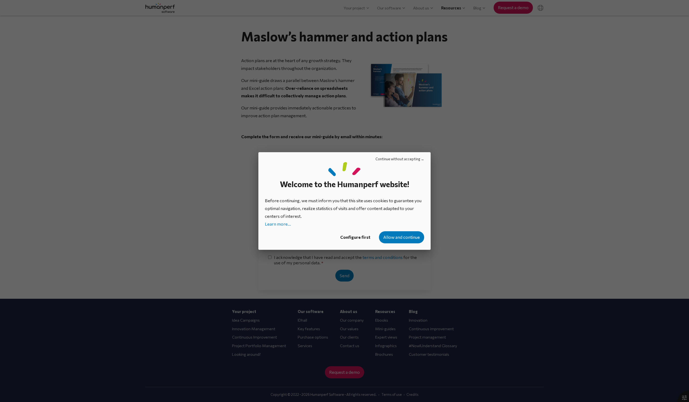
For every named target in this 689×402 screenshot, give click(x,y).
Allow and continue (401, 237)
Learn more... (278, 223)
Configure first (355, 237)
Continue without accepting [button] (397, 159)
